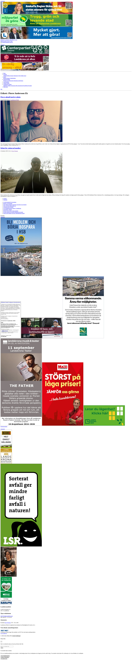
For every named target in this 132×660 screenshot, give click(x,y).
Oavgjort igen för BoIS (8, 207)
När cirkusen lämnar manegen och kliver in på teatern (14, 204)
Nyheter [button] (5, 74)
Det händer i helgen (7, 209)
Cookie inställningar (16, 635)
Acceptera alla (4, 658)
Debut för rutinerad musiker (11, 148)
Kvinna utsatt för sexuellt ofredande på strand (13, 212)
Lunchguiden (6, 82)
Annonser (3, 1)
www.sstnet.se (4, 633)
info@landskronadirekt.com (7, 616)
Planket (8, 78)
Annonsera (13, 85)
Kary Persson (15, 151)
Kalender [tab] (5, 199)
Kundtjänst (25, 85)
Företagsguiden (4, 426)
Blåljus (8, 75)
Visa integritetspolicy (5, 655)
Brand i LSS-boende (7, 203)
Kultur (11, 75)
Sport (25, 75)
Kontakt (30, 85)
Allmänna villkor (7, 85)
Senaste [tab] (5, 198)
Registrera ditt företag (18, 80)
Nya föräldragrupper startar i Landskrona (12, 208)
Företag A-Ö (6, 80)
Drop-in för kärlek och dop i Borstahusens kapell (13, 213)
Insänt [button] (4, 77)
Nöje (19, 75)
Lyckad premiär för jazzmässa (9, 202)
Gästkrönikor (13, 78)
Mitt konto (5, 86)
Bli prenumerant (19, 85)
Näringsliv (15, 75)
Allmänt (5, 75)
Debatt (4, 78)
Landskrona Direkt (15, 100)
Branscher (11, 80)
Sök (2, 647)
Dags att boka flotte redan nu (9, 205)
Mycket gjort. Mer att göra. (10, 210)
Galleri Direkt (6, 83)
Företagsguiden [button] (6, 79)
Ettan (4, 73)
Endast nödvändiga (5, 657)
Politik (22, 75)
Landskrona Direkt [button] (7, 84)
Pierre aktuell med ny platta (10, 97)
